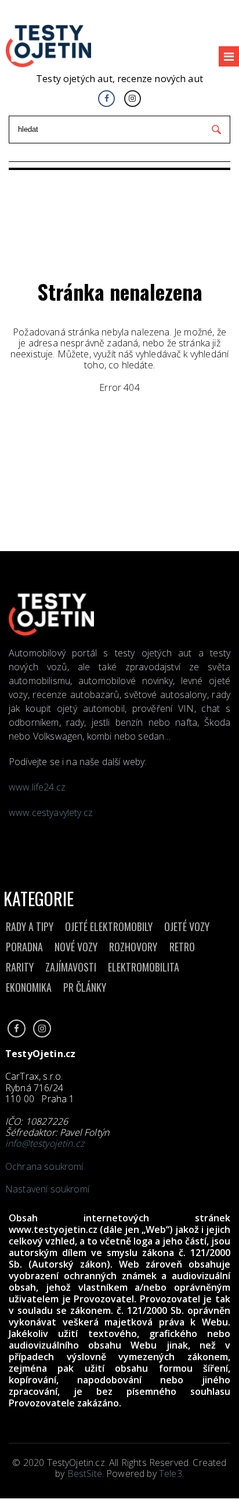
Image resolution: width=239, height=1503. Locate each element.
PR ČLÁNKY (84, 987)
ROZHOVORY (133, 946)
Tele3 (170, 1473)
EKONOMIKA (29, 987)
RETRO (182, 946)
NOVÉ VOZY (76, 946)
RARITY (20, 966)
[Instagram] (132, 98)
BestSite (84, 1473)
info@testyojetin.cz (44, 1143)
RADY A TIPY (29, 926)
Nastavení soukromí (47, 1189)
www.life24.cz (37, 787)
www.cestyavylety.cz (52, 812)
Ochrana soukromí (44, 1166)
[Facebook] (106, 98)
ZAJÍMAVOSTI (70, 966)
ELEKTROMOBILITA (143, 966)
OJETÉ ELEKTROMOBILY (109, 926)
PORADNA (24, 946)
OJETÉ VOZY (186, 926)
